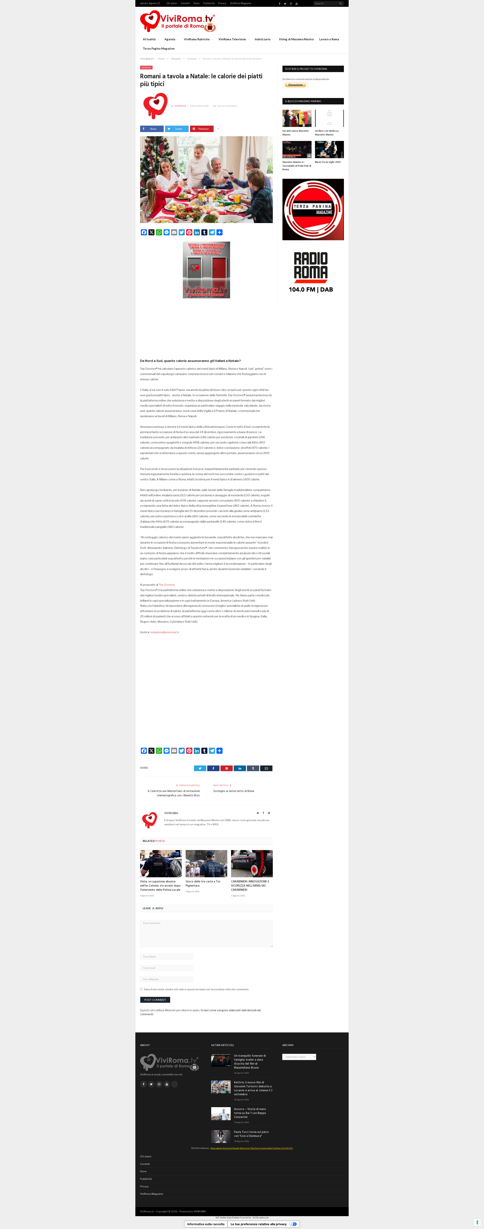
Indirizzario (263, 39)
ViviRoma (180, 105)
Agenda (169, 39)
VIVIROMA (200, 1211)
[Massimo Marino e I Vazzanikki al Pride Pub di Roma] (297, 149)
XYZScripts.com (261, 1217)
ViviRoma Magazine (240, 3)
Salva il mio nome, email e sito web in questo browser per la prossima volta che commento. (196, 989)
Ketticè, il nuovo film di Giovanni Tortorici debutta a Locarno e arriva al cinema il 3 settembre (253, 1089)
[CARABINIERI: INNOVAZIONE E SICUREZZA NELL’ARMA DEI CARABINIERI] (252, 863)
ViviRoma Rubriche (197, 39)
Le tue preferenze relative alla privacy (259, 1224)
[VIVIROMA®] (178, 20)
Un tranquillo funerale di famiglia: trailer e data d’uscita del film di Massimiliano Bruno (250, 1062)
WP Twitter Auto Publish (228, 1217)
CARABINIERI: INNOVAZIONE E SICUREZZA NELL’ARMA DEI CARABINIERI (250, 885)
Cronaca (146, 67)
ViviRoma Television (232, 39)
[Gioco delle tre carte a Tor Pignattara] (206, 863)
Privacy (222, 3)
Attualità (149, 39)
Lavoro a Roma (329, 39)
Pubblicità (208, 3)
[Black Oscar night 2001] (329, 149)
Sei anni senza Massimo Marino (295, 133)
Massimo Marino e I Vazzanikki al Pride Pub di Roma (296, 166)
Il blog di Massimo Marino (296, 39)
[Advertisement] (206, 327)
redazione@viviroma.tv (164, 632)
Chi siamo (172, 3)
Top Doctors (167, 584)
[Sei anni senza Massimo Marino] (297, 118)
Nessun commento (227, 105)
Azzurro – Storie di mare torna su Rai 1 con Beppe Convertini (250, 1113)
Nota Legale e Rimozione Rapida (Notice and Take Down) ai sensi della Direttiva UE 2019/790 (252, 1148)
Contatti (185, 3)
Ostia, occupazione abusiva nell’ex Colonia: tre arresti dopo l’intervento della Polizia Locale (160, 885)
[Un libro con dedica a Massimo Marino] (329, 118)
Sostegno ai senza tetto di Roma (233, 791)
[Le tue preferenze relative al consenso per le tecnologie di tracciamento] (477, 1222)
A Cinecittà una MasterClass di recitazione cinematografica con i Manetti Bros (174, 793)
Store (196, 3)
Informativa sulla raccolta (205, 1224)
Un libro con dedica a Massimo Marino (327, 133)
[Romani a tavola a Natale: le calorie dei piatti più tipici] (206, 180)
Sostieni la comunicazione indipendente (305, 79)
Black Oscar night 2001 (328, 162)
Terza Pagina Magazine (159, 48)
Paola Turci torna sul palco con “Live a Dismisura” (251, 1134)
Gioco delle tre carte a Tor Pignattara (203, 883)
